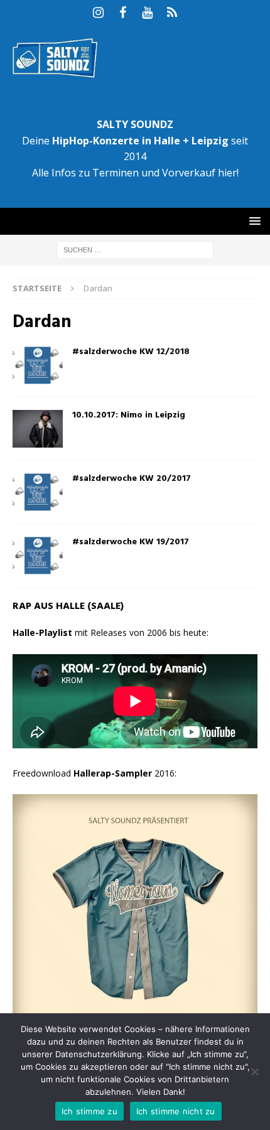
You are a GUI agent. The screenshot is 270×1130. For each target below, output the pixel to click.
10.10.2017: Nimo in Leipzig (128, 415)
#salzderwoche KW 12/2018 (131, 352)
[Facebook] (123, 12)
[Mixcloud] (172, 12)
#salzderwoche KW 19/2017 (130, 542)
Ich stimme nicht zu (175, 1111)
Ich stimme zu (89, 1111)
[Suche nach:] (135, 249)
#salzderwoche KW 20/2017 (131, 478)
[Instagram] (98, 12)
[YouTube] (147, 12)
